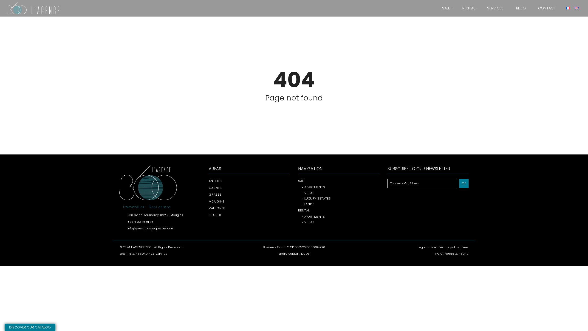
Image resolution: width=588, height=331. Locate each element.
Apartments (314, 187)
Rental (304, 210)
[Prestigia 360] (33, 8)
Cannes (215, 188)
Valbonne (217, 208)
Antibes (215, 181)
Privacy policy (448, 247)
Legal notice (427, 247)
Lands (309, 204)
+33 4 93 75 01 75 (140, 222)
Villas (309, 193)
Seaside (215, 215)
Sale (301, 181)
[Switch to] (567, 8)
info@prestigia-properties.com (150, 228)
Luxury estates (317, 198)
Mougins (217, 201)
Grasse (215, 194)
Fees (465, 247)
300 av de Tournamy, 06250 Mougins (155, 215)
